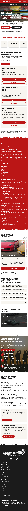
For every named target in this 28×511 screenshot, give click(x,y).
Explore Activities (5, 466)
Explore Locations (5, 468)
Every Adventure (5, 31)
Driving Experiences (15, 31)
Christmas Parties (5, 481)
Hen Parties (4, 478)
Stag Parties (4, 480)
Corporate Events (5, 476)
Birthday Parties (5, 474)
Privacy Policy (4, 497)
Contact (3, 488)
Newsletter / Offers (5, 490)
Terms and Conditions (6, 495)
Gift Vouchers (4, 486)
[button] (26, 238)
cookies (6, 505)
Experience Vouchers (6, 469)
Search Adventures (5, 464)
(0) (26, 4)
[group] (13, 255)
